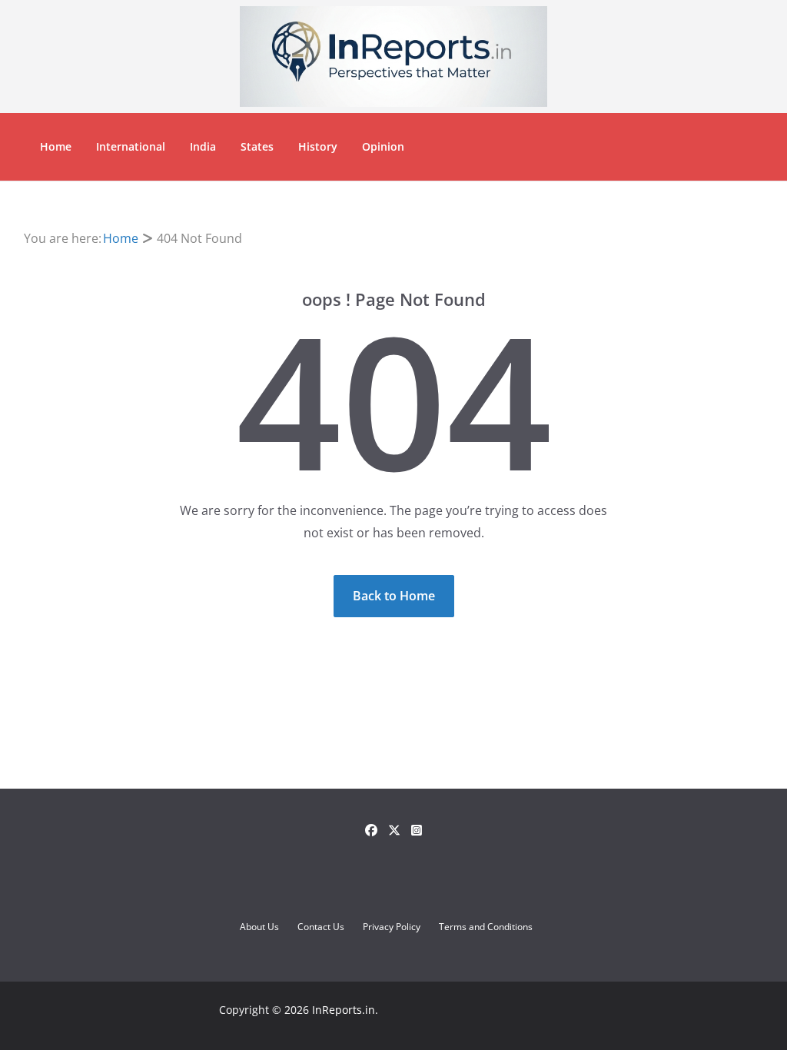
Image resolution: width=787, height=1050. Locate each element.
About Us (259, 926)
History (317, 146)
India (203, 146)
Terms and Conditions (486, 926)
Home (55, 146)
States (257, 146)
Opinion (383, 146)
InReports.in (343, 1009)
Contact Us (320, 926)
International (130, 146)
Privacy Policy (391, 926)
